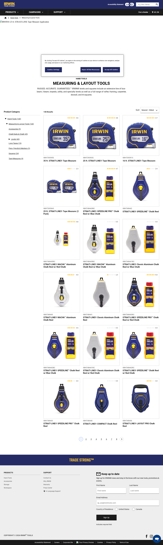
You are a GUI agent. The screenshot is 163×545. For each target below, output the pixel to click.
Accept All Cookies (111, 69)
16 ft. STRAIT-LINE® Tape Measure (139, 161)
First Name (100, 485)
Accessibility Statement (116, 4)
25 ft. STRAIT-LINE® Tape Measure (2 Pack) (61, 212)
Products (10, 12)
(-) (5, 118)
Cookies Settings (53, 69)
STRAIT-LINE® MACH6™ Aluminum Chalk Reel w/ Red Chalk (59, 265)
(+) (7, 123)
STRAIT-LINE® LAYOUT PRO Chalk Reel (139, 424)
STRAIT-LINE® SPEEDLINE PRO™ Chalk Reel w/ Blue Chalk (101, 212)
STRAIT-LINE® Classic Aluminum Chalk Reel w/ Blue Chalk (141, 265)
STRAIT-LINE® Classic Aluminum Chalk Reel (101, 318)
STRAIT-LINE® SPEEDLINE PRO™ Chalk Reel (61, 424)
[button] (146, 536)
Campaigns (35, 12)
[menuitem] (11, 12)
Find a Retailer (143, 12)
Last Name (133, 485)
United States (124, 509)
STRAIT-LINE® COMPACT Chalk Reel (100, 424)
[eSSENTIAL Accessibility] (129, 4)
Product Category (12, 112)
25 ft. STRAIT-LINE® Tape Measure (99, 161)
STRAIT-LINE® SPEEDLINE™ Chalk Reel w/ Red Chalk (141, 371)
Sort (137, 110)
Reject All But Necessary (91, 69)
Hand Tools (14, 18)
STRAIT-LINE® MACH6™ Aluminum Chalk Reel (59, 318)
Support (58, 12)
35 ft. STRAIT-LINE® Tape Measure (59, 161)
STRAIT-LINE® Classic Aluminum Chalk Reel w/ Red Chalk (101, 371)
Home (5, 18)
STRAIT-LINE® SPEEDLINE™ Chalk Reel (141, 211)
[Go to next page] (122, 439)
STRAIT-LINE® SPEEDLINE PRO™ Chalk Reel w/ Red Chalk (141, 318)
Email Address (101, 498)
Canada (139, 509)
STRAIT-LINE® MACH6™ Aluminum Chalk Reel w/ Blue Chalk (99, 265)
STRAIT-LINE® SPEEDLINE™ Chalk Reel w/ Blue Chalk (61, 371)
